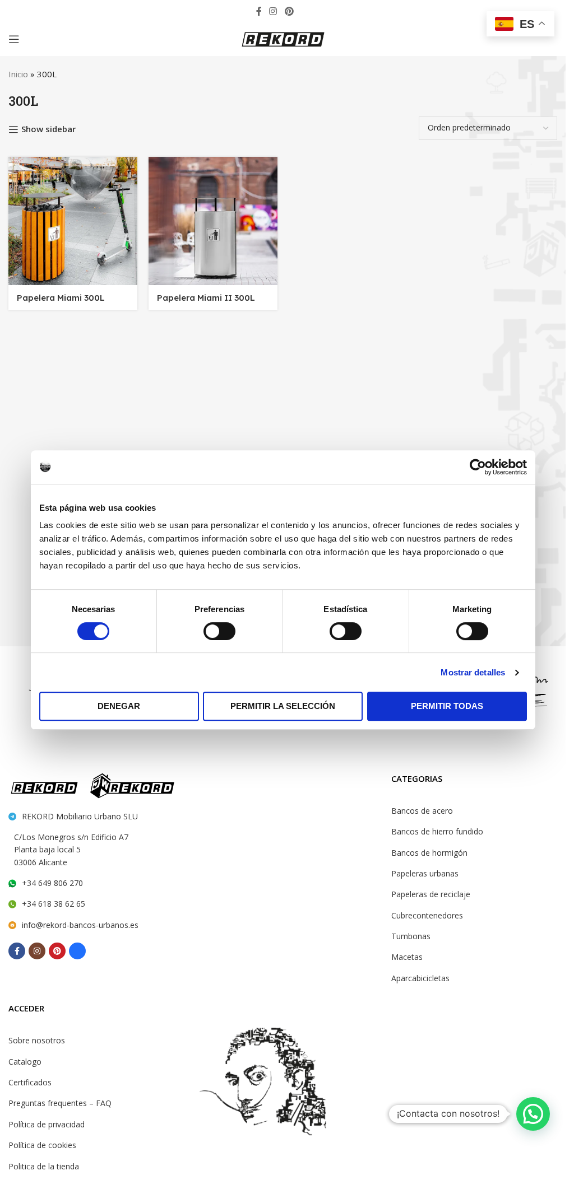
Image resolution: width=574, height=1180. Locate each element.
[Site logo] (283, 38)
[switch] (219, 631)
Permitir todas (447, 706)
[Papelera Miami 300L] (72, 221)
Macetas (407, 957)
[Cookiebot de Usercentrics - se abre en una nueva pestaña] (478, 467)
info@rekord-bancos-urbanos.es (80, 925)
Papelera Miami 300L (61, 297)
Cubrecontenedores (427, 915)
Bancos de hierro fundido (437, 831)
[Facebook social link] (259, 11)
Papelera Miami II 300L (206, 297)
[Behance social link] (305, 11)
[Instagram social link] (273, 11)
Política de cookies (42, 1145)
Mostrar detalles (473, 672)
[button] (533, 1114)
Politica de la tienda (43, 1166)
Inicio (18, 74)
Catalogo (24, 1061)
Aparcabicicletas (420, 978)
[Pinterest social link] (289, 11)
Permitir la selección (282, 706)
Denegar (119, 706)
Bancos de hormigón (429, 852)
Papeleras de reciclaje (430, 894)
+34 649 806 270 (52, 883)
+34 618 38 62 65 (53, 903)
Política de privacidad (46, 1124)
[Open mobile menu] (14, 39)
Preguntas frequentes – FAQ (60, 1103)
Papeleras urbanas (425, 873)
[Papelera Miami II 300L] (213, 221)
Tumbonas (410, 936)
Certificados (30, 1082)
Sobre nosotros (36, 1040)
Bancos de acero (422, 810)
